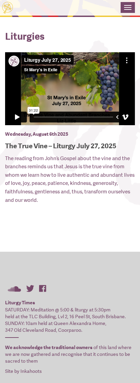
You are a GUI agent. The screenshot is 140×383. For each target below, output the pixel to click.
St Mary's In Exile (60, 8)
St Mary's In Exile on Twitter (30, 288)
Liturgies (25, 36)
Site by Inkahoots (23, 371)
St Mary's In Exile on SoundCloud (14, 288)
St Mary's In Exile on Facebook (43, 288)
